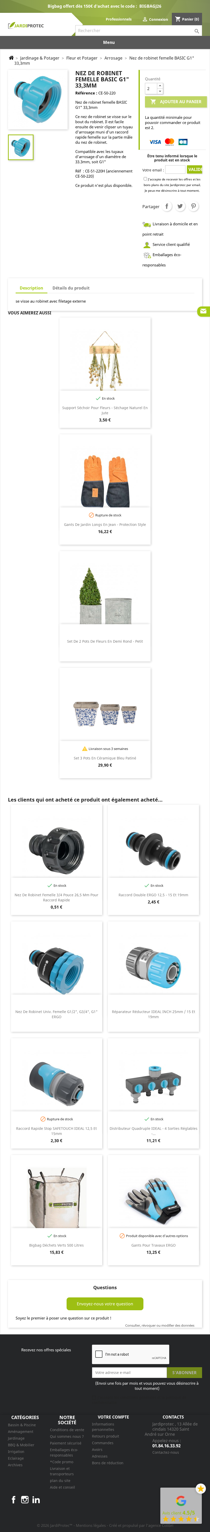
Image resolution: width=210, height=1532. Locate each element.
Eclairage (16, 1458)
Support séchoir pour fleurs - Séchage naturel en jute (105, 410)
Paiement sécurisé (65, 1443)
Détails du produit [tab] (71, 288)
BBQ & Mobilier (21, 1444)
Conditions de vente (67, 1429)
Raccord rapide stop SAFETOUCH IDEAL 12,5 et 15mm (56, 1131)
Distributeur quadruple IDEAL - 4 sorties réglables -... (153, 1131)
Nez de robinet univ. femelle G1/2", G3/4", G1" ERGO (56, 1014)
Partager (167, 206)
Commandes (102, 1442)
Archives (15, 1464)
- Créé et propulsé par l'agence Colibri (140, 1525)
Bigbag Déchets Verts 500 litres (56, 1245)
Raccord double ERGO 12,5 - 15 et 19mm (153, 894)
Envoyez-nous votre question (105, 1304)
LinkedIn (36, 1500)
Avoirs (97, 1449)
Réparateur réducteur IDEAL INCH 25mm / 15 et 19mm (153, 1014)
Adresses (100, 1456)
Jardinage (16, 1438)
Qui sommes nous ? (67, 1436)
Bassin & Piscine (22, 1424)
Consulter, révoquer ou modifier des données (159, 1325)
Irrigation (16, 1451)
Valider (195, 169)
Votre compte (113, 1417)
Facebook (13, 1500)
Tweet (180, 206)
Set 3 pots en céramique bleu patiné (105, 758)
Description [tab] (31, 288)
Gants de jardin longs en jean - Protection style (105, 524)
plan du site (60, 1480)
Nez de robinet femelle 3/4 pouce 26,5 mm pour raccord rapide (56, 897)
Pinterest (193, 206)
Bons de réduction (107, 1462)
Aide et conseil (62, 1487)
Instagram (25, 1500)
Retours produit (105, 1436)
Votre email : (153, 170)
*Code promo (61, 1461)
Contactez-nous (165, 1452)
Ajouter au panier (176, 102)
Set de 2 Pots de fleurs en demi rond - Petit (105, 641)
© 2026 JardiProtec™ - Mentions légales (72, 1525)
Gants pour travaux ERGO (153, 1245)
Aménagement (20, 1431)
